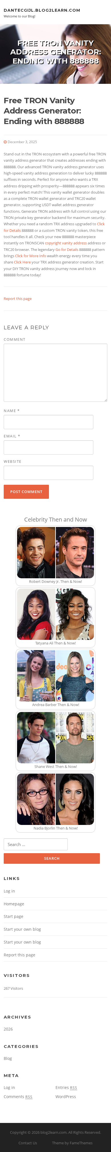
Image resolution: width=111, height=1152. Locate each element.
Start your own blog (22, 929)
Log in (9, 891)
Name (12, 410)
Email (12, 436)
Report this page (18, 298)
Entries (66, 1087)
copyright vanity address (66, 243)
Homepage (14, 903)
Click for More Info (30, 255)
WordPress (66, 1096)
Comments (18, 1096)
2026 (8, 1029)
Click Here (22, 262)
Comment (15, 339)
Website (13, 461)
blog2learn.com (53, 1132)
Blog (8, 1058)
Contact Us (27, 1142)
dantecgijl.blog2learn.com (42, 10)
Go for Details (67, 249)
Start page (13, 916)
